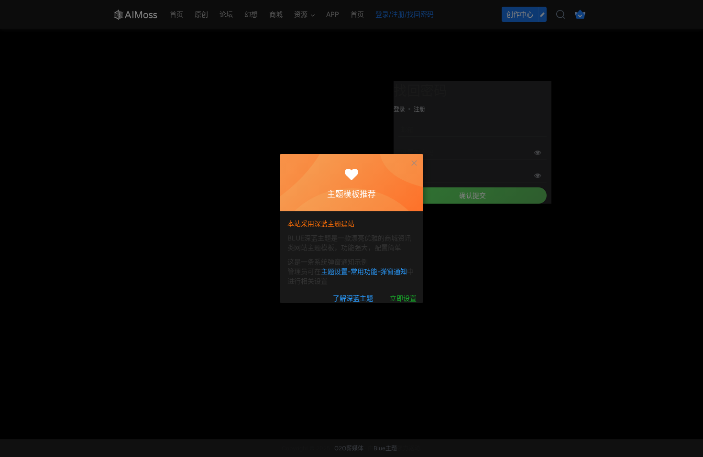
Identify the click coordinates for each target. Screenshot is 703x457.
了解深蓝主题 (353, 298)
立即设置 (403, 298)
